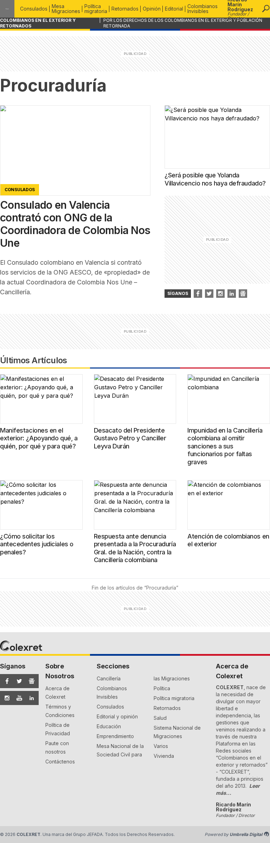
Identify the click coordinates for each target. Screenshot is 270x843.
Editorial (174, 9)
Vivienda (164, 756)
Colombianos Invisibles (202, 8)
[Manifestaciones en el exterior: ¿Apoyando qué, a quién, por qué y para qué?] (41, 399)
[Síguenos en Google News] (29, 681)
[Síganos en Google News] (243, 293)
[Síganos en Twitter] (209, 293)
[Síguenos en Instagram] (4, 698)
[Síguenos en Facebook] (4, 681)
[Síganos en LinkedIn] (231, 293)
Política (162, 688)
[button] (266, 9)
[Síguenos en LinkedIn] (29, 698)
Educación (109, 726)
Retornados (125, 9)
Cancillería (109, 678)
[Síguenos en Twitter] (17, 681)
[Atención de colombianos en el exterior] (228, 505)
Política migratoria (95, 8)
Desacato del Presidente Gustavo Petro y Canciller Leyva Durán (130, 438)
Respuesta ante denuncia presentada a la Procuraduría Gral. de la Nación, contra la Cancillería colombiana (135, 548)
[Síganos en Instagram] (220, 293)
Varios (161, 746)
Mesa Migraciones (66, 8)
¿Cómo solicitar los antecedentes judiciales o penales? (36, 544)
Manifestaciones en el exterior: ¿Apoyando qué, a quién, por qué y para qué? (38, 438)
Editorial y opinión (117, 716)
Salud (160, 718)
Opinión (152, 9)
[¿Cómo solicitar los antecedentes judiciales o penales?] (41, 505)
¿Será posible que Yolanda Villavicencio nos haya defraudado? (215, 179)
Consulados (33, 9)
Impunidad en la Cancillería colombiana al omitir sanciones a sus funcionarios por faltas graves (224, 446)
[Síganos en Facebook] (198, 293)
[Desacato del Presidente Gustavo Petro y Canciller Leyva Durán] (135, 399)
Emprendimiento (115, 736)
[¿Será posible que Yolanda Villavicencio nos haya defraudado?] (217, 137)
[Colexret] (7, 8)
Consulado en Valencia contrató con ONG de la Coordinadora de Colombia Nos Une (75, 224)
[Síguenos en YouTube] (17, 698)
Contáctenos (60, 762)
